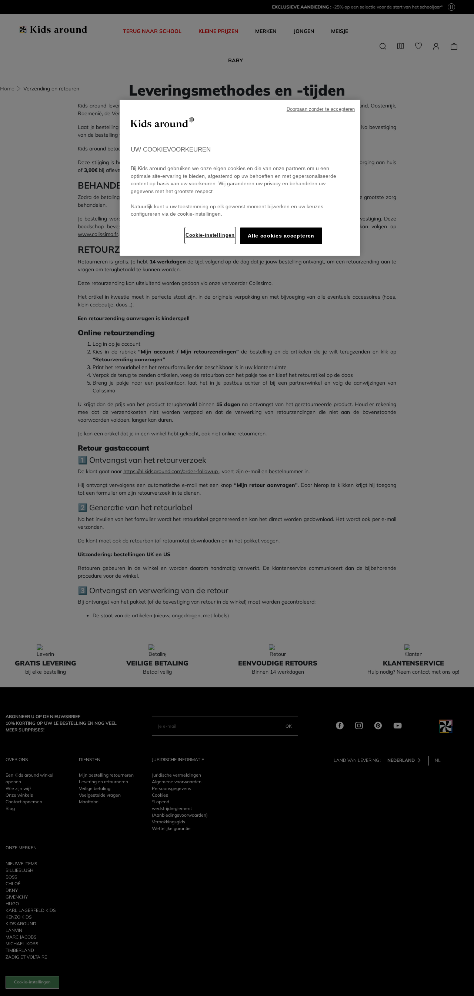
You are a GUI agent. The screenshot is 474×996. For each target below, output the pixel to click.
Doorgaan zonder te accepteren (321, 109)
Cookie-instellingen (210, 235)
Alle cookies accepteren (281, 236)
